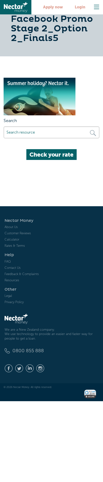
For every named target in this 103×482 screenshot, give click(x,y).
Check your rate (51, 154)
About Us (11, 227)
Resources (12, 280)
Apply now (53, 7)
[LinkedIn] (30, 368)
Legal (8, 296)
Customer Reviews (18, 233)
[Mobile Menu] (96, 7)
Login (80, 7)
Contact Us (13, 268)
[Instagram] (40, 368)
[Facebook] (9, 368)
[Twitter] (19, 368)
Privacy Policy (14, 302)
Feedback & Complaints (22, 274)
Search (10, 120)
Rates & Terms (15, 245)
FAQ (8, 261)
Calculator (12, 239)
